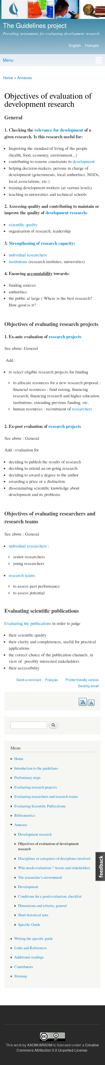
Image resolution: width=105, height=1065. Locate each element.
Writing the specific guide (33, 938)
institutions (18, 261)
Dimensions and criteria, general (42, 905)
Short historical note (33, 914)
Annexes (24, 77)
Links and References (30, 947)
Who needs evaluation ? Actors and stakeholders (54, 867)
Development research (35, 834)
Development (28, 886)
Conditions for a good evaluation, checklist (50, 896)
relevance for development (58, 130)
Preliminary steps (27, 777)
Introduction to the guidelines (36, 768)
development (83, 161)
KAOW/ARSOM (39, 1044)
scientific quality (23, 224)
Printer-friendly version (82, 679)
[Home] (52, 10)
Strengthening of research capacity (41, 243)
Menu (8, 60)
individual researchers (28, 255)
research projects (65, 336)
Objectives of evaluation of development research (48, 846)
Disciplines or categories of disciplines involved (54, 858)
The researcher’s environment (40, 877)
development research (66, 212)
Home (8, 77)
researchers (82, 409)
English (75, 45)
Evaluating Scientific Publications (40, 806)
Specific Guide (29, 924)
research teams (22, 575)
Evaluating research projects (35, 787)
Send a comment (28, 679)
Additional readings (29, 957)
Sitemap (20, 976)
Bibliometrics (24, 815)
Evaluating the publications (27, 623)
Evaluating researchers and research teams (46, 796)
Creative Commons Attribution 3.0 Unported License (58, 1047)
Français (92, 45)
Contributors (23, 966)
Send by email (88, 685)
